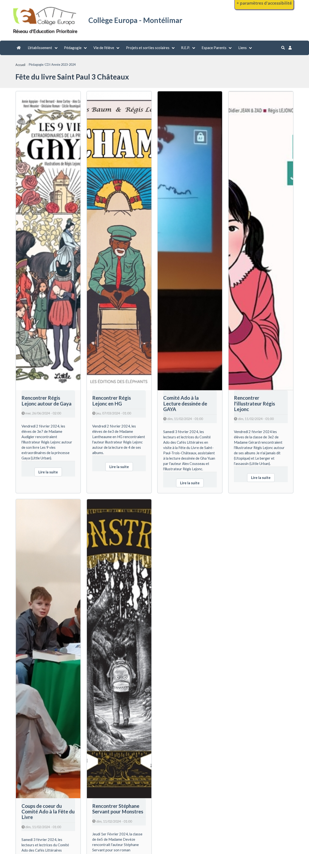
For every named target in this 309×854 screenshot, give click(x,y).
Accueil (20, 65)
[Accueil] (46, 34)
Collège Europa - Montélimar (135, 20)
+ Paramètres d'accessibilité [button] (264, 3)
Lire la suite (48, 472)
